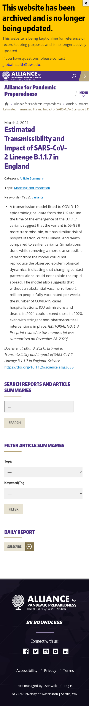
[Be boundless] (44, 622)
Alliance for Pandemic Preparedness (37, 104)
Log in (68, 685)
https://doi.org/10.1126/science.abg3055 (39, 367)
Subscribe (14, 546)
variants (38, 197)
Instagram (47, 651)
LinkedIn (67, 651)
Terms (68, 670)
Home (6, 104)
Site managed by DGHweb (37, 685)
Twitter (37, 651)
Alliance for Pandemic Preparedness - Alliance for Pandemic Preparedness (32, 76)
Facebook (27, 651)
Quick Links (83, 76)
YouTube (57, 651)
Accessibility (27, 670)
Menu (83, 92)
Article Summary (32, 178)
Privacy (50, 670)
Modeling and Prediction (32, 188)
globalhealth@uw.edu (21, 64)
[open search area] (74, 76)
